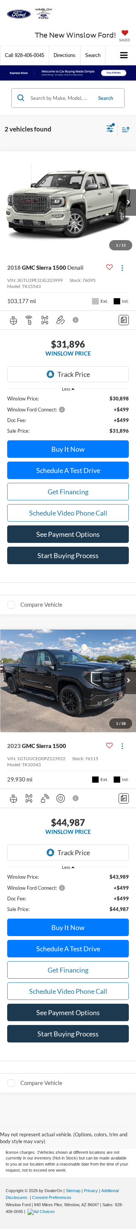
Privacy (91, 1190)
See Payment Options (68, 534)
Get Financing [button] (68, 491)
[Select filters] (110, 129)
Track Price (73, 374)
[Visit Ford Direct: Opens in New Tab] (42, 1211)
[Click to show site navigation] (124, 55)
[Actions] (122, 267)
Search (105, 98)
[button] (24, 55)
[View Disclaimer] (76, 320)
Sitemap (73, 1190)
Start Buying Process (68, 555)
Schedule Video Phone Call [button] (68, 513)
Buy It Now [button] (68, 449)
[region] (68, 414)
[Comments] (124, 320)
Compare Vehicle (41, 604)
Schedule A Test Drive (68, 470)
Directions (65, 55)
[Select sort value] (124, 129)
